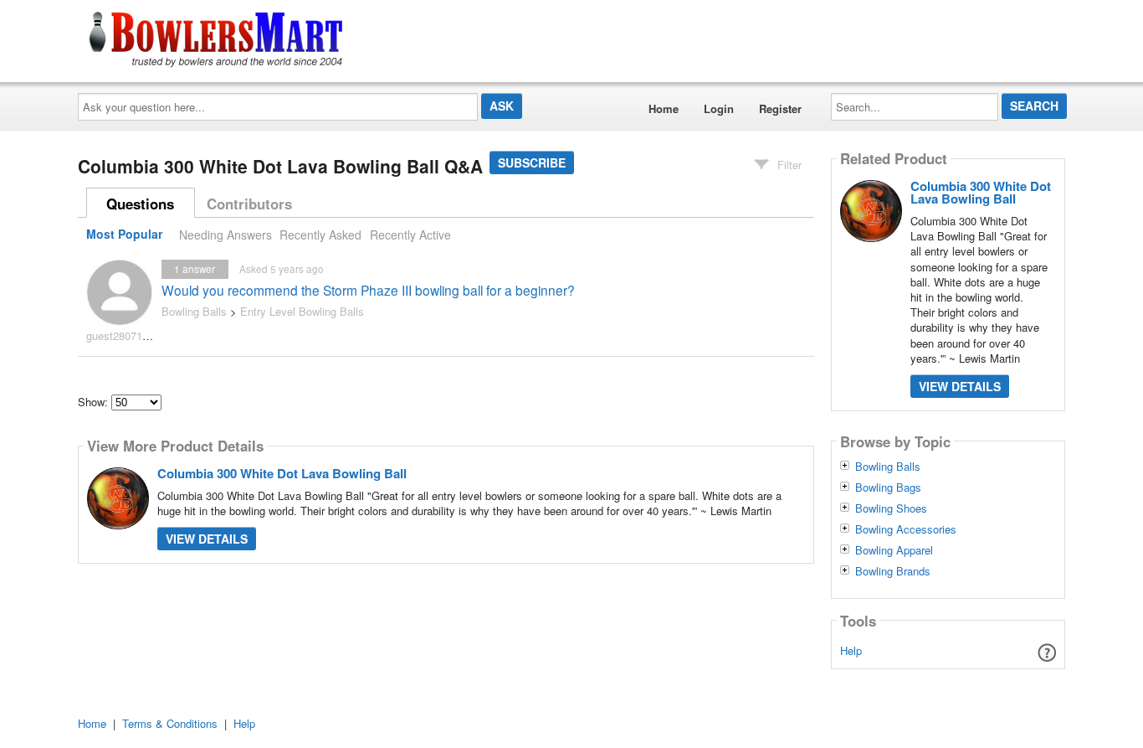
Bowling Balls (194, 311)
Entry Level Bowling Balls (302, 311)
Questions (140, 203)
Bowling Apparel (894, 550)
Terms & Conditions (170, 723)
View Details (207, 538)
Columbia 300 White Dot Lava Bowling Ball (282, 473)
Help (851, 650)
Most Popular (124, 234)
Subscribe (532, 162)
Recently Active (410, 234)
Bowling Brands (892, 571)
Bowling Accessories (905, 529)
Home (663, 108)
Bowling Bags (888, 487)
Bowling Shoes (891, 508)
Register (780, 108)
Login (719, 108)
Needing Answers (225, 234)
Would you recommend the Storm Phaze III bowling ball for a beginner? (368, 290)
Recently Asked (320, 234)
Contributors (249, 203)
